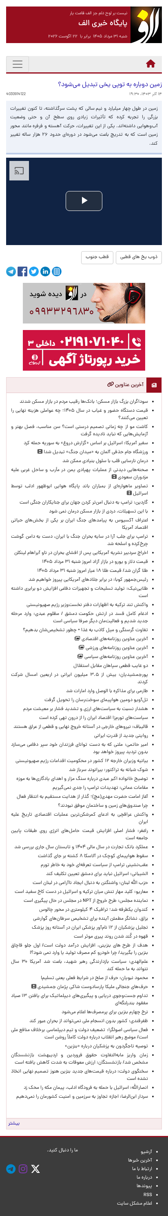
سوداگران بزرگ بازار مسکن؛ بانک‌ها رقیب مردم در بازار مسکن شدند (84, 402)
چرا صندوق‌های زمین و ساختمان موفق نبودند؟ (103, 806)
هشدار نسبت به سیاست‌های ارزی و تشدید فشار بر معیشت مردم (85, 709)
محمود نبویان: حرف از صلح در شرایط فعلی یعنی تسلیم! (94, 978)
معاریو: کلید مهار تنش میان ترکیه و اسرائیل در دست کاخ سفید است (81, 892)
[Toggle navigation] (17, 64)
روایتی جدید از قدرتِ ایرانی (121, 736)
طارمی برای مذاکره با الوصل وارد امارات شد (106, 691)
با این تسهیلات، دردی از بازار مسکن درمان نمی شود (98, 511)
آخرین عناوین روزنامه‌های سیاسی (115, 657)
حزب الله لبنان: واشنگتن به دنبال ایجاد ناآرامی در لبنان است (90, 883)
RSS (148, 1195)
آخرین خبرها (140, 1160)
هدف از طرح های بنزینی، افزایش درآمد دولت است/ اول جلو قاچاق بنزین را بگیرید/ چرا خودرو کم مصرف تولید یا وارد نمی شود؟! (79, 949)
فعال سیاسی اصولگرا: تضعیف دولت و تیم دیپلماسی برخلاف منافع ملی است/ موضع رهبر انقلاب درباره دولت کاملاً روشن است (79, 1034)
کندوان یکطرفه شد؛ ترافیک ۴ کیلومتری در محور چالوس (93, 910)
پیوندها (144, 1186)
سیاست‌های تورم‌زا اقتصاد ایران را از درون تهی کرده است (93, 718)
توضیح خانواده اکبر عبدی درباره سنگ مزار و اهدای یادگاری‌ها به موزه (82, 779)
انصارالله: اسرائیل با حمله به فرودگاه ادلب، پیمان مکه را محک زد (86, 1088)
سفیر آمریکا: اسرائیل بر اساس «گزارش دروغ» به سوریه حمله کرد (86, 443)
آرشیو (146, 1152)
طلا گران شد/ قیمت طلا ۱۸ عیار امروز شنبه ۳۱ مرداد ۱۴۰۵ (92, 571)
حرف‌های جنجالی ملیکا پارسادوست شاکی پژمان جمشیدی (92, 987)
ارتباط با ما (142, 1169)
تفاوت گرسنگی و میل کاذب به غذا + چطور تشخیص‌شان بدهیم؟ (85, 630)
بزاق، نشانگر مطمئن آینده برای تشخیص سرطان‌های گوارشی (89, 919)
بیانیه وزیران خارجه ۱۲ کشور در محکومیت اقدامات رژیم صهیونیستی (81, 761)
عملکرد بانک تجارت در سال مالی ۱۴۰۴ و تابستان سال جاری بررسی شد (80, 847)
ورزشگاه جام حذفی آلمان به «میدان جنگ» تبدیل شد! (95, 452)
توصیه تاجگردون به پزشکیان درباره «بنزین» (106, 1046)
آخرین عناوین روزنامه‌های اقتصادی (114, 639)
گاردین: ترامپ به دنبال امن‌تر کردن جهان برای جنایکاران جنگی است (84, 502)
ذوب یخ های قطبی (138, 257)
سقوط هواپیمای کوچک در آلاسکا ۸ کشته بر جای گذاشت (92, 856)
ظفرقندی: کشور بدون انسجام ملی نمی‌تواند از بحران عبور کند (88, 1021)
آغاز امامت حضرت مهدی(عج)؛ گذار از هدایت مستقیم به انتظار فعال (82, 797)
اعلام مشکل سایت (134, 1203)
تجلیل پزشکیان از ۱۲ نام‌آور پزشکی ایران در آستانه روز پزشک (90, 928)
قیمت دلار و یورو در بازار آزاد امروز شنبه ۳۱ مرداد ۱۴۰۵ (95, 562)
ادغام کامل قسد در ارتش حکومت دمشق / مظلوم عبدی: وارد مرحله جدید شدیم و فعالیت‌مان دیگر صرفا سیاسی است (79, 617)
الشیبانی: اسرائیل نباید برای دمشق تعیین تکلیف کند (97, 874)
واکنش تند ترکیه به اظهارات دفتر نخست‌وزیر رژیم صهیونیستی (87, 605)
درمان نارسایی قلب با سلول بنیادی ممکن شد (105, 461)
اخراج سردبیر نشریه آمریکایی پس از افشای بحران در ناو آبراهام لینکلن (81, 553)
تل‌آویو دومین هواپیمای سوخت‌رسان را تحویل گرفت (96, 700)
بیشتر (14, 1123)
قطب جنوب (97, 257)
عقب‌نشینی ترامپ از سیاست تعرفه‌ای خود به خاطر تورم (94, 865)
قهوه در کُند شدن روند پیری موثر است (109, 936)
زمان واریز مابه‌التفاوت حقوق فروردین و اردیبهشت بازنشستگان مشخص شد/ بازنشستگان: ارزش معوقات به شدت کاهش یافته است (79, 1059)
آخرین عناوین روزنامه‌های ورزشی (116, 648)
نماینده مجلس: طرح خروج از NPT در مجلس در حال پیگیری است (84, 901)
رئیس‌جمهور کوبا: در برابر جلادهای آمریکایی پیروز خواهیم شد (88, 580)
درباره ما (144, 1177)
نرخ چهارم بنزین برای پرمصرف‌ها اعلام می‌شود (105, 1012)
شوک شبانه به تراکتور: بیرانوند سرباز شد (108, 770)
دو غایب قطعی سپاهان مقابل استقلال (109, 666)
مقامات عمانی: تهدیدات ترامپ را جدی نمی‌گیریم (100, 788)
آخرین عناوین (129, 385)
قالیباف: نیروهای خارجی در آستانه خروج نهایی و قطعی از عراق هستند (80, 727)
